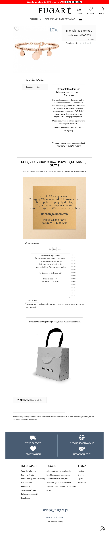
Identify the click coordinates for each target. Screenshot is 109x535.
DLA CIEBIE (29, 399)
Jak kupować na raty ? (30, 490)
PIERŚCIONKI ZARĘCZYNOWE (60, 19)
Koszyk (101, 8)
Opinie (80, 478)
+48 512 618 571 (55, 517)
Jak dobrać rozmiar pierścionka (59, 471)
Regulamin (25, 498)
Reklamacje (25, 486)
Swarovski (82, 482)
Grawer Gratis (26, 482)
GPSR (49, 490)
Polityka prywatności (29, 494)
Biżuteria (35, 19)
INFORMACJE (29, 466)
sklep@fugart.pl (55, 509)
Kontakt (81, 471)
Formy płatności (27, 475)
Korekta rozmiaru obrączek (57, 478)
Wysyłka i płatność (28, 471)
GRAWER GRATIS (33, 454)
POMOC (51, 466)
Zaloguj (79, 8)
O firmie (81, 475)
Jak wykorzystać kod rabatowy (59, 482)
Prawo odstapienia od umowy (33, 478)
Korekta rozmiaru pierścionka (58, 475)
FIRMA (82, 466)
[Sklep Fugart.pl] (55, 10)
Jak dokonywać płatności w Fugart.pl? (62, 486)
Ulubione (90, 8)
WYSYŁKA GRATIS (33, 443)
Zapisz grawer (32, 300)
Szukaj (69, 8)
